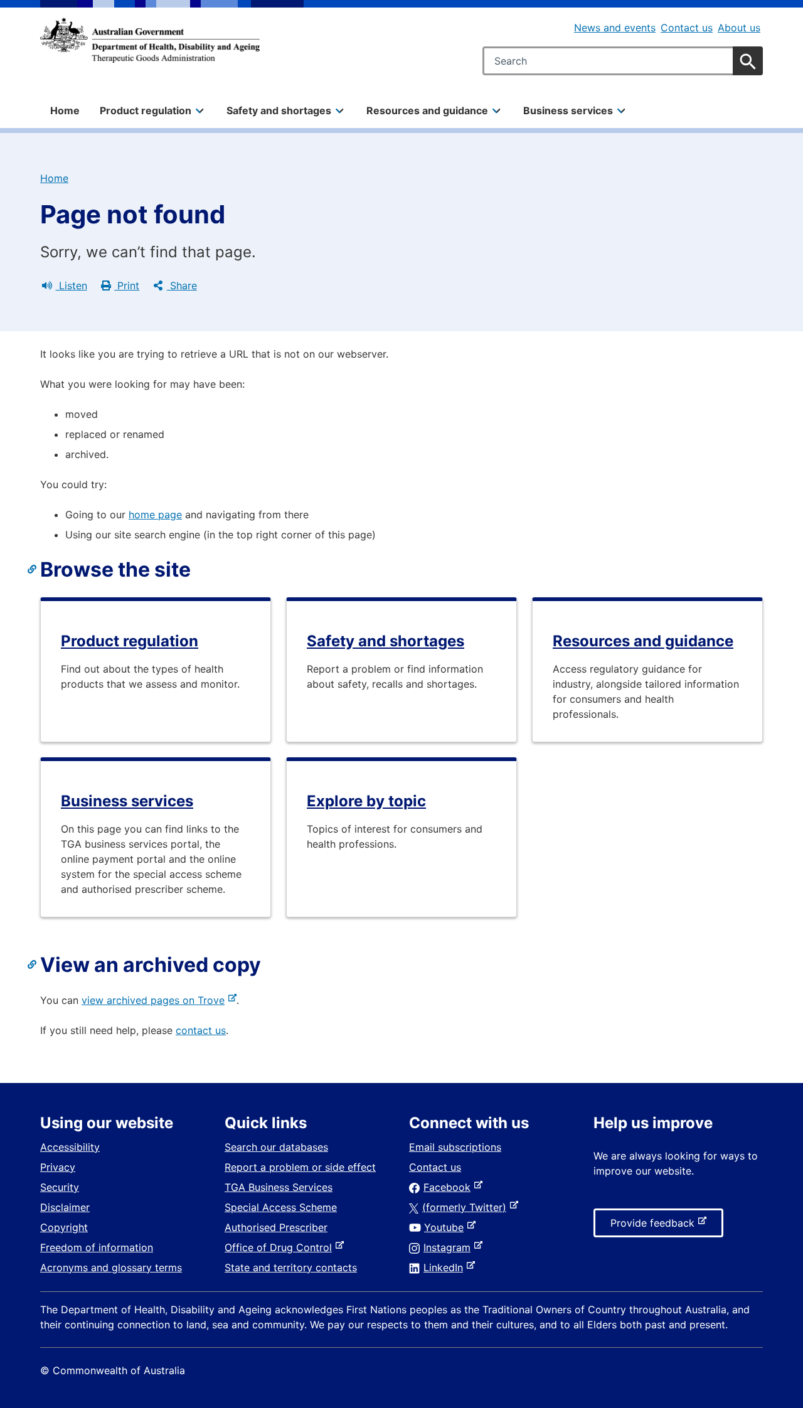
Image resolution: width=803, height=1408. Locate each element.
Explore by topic (366, 801)
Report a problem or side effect (300, 1167)
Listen (71, 285)
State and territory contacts (291, 1267)
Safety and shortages (385, 641)
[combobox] (622, 60)
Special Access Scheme (281, 1207)
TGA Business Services (278, 1187)
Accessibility (70, 1147)
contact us (201, 1030)
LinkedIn (445, 1267)
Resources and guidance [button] (427, 110)
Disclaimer (65, 1207)
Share (182, 285)
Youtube (446, 1227)
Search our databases (276, 1147)
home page (155, 514)
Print (126, 285)
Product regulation (129, 641)
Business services (127, 801)
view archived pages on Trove (156, 1000)
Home (65, 110)
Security (59, 1187)
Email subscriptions (455, 1147)
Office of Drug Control (281, 1247)
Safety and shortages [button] (278, 110)
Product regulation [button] (145, 110)
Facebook (449, 1187)
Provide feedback (654, 1226)
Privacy (57, 1167)
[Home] (150, 40)
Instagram (449, 1247)
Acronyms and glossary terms (111, 1267)
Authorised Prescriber (276, 1227)
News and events (615, 27)
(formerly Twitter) (466, 1207)
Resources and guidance (643, 641)
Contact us (687, 27)
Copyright (64, 1227)
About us (739, 27)
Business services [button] (568, 110)
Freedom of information (96, 1247)
